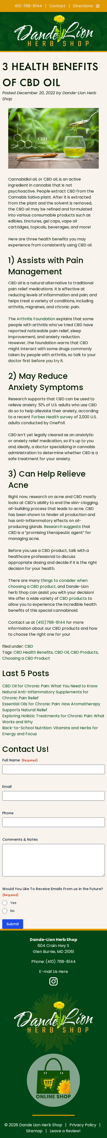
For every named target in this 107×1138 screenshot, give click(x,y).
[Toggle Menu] (98, 6)
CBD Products (84, 652)
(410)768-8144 (50, 622)
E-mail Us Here (53, 971)
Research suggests (62, 526)
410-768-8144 (28, 6)
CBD (29, 646)
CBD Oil (61, 652)
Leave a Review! (65, 1131)
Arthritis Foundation (36, 319)
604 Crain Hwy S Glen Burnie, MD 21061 (53, 948)
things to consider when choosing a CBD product (48, 583)
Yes (13, 902)
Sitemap (34, 1131)
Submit (12, 924)
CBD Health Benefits (33, 652)
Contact (57, 6)
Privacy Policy (82, 1125)
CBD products (73, 598)
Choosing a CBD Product (26, 658)
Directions (83, 6)
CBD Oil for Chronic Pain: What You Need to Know (50, 686)
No (12, 910)
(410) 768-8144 (61, 961)
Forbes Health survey (52, 417)
